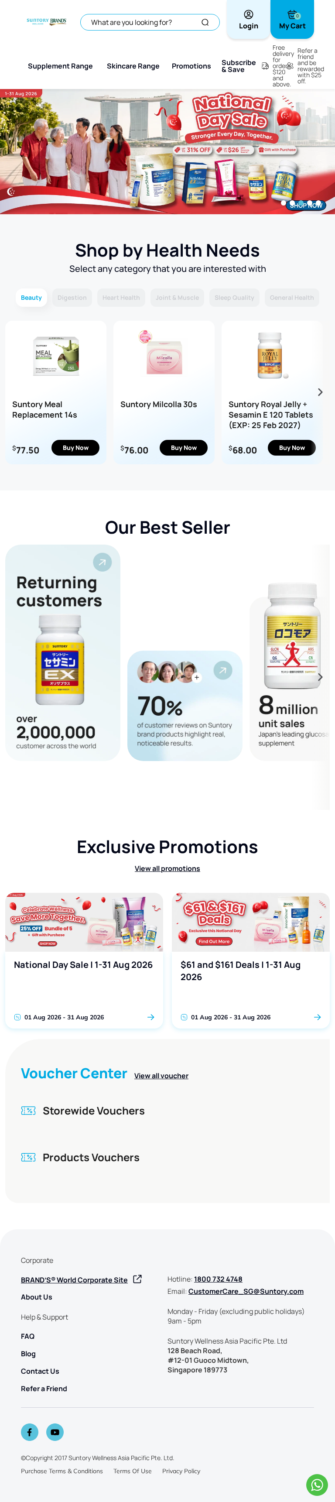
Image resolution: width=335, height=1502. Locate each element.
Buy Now (76, 447)
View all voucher (161, 1075)
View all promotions (167, 868)
